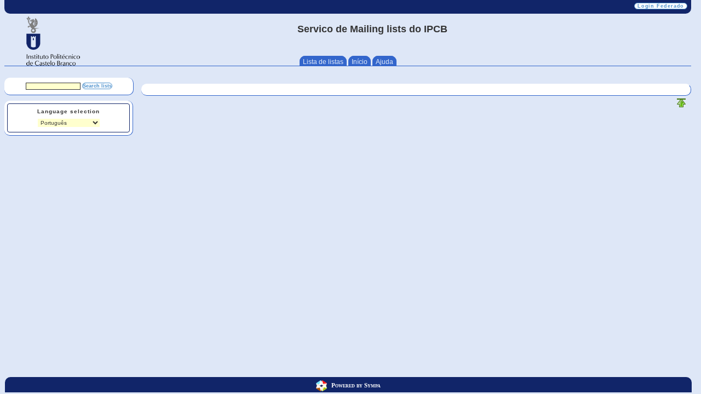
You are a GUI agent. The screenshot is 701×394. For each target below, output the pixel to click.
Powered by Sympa (356, 384)
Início (359, 62)
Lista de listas (323, 62)
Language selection (68, 111)
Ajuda (384, 62)
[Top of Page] (681, 105)
